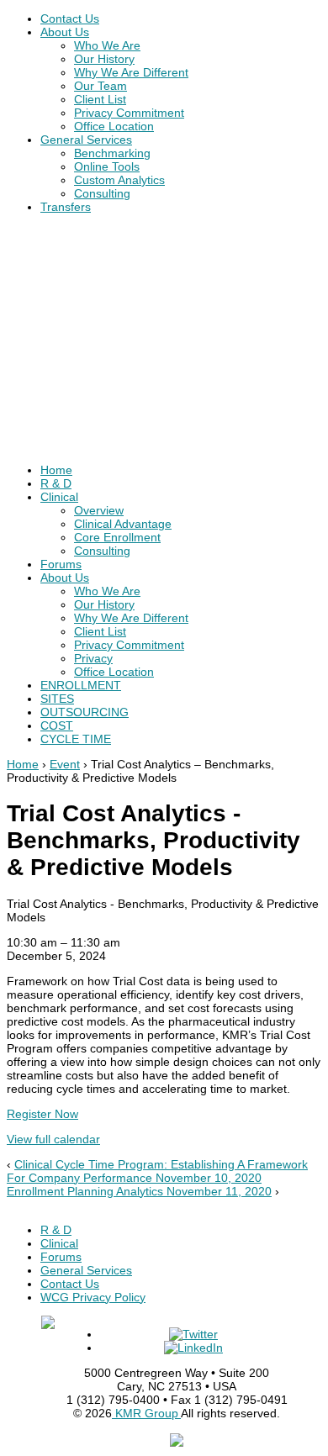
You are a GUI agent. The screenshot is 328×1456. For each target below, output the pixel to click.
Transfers (65, 207)
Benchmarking (112, 153)
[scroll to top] (176, 1442)
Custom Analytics (119, 180)
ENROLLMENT (80, 685)
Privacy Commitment (129, 112)
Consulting (102, 193)
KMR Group (146, 1413)
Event (65, 764)
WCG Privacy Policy (92, 1297)
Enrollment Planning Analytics (139, 1191)
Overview (99, 510)
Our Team (100, 85)
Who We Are (107, 45)
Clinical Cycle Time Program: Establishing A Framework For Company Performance (157, 1171)
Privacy (93, 658)
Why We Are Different (131, 72)
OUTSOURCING (84, 712)
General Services (86, 139)
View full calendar (53, 1139)
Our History (104, 59)
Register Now (42, 1114)
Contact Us (69, 18)
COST (56, 725)
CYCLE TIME (75, 739)
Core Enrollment (117, 537)
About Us (64, 32)
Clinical (59, 497)
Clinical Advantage (123, 523)
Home (56, 470)
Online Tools (107, 166)
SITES (57, 698)
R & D (55, 483)
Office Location (114, 126)
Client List (100, 99)
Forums (61, 564)
